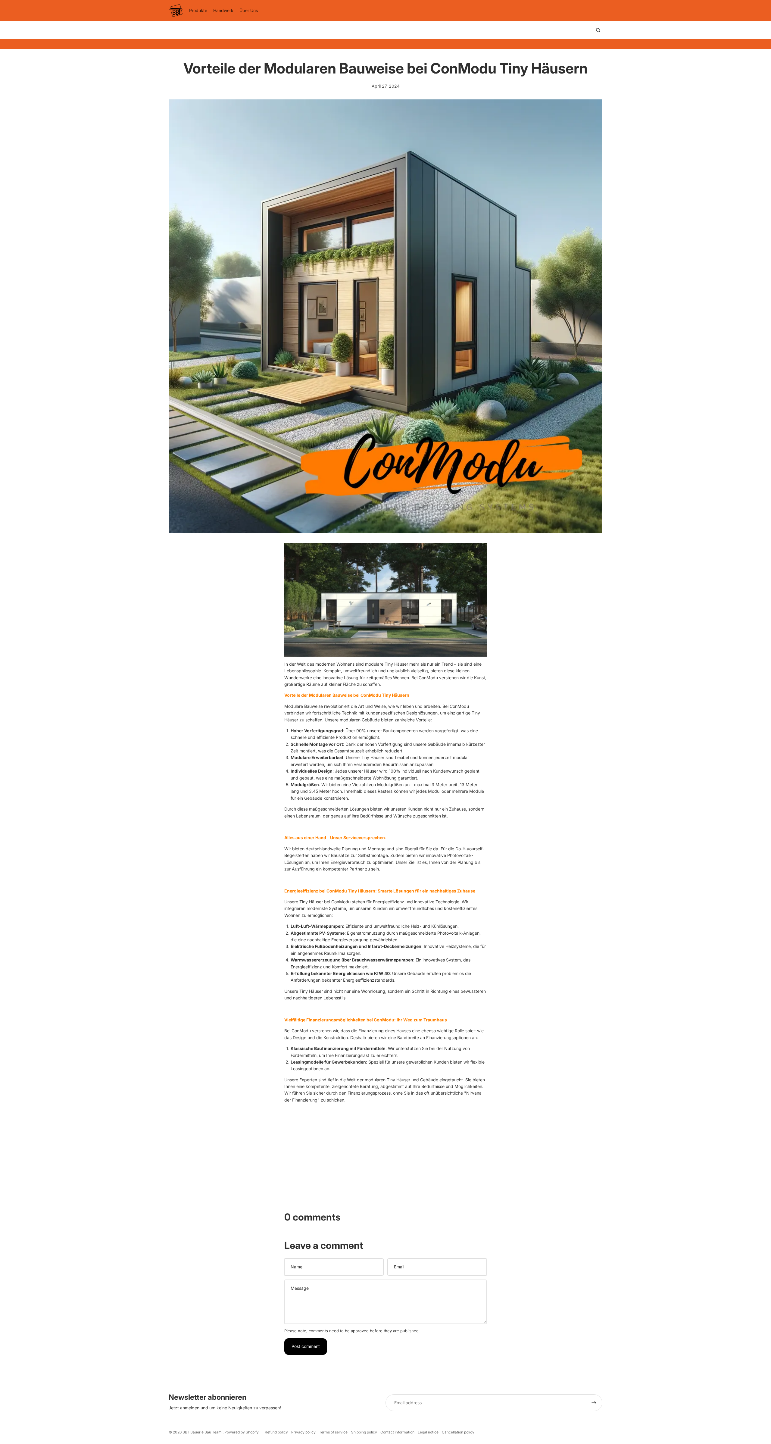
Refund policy (276, 1432)
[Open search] (598, 30)
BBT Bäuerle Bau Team (203, 1432)
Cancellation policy (458, 1432)
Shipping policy (364, 1432)
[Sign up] (594, 1402)
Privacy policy (303, 1432)
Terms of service (333, 1432)
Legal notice (428, 1432)
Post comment (306, 1346)
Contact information (397, 1432)
